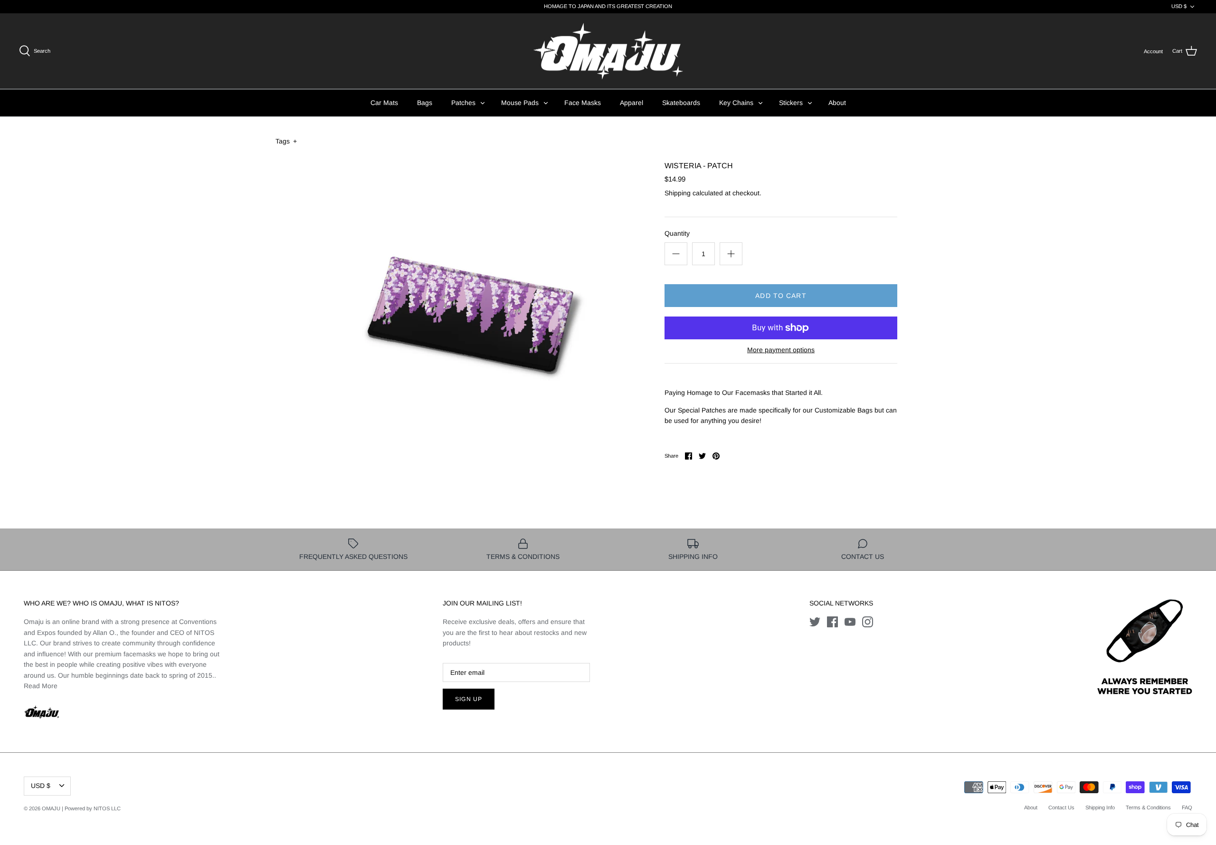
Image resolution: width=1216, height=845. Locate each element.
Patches (463, 102)
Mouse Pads (520, 102)
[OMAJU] (608, 51)
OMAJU (51, 808)
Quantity (677, 233)
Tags (286, 141)
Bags (424, 102)
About (837, 102)
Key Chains (736, 102)
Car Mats (384, 102)
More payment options (781, 350)
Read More (40, 686)
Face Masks (582, 102)
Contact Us (1061, 807)
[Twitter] (814, 621)
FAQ (1187, 807)
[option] (468, 311)
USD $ (1179, 6)
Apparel (631, 102)
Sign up (468, 699)
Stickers (791, 102)
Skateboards (681, 102)
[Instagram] (867, 621)
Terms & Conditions (1148, 807)
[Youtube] (850, 621)
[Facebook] (832, 621)
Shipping (678, 193)
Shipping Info (1100, 807)
